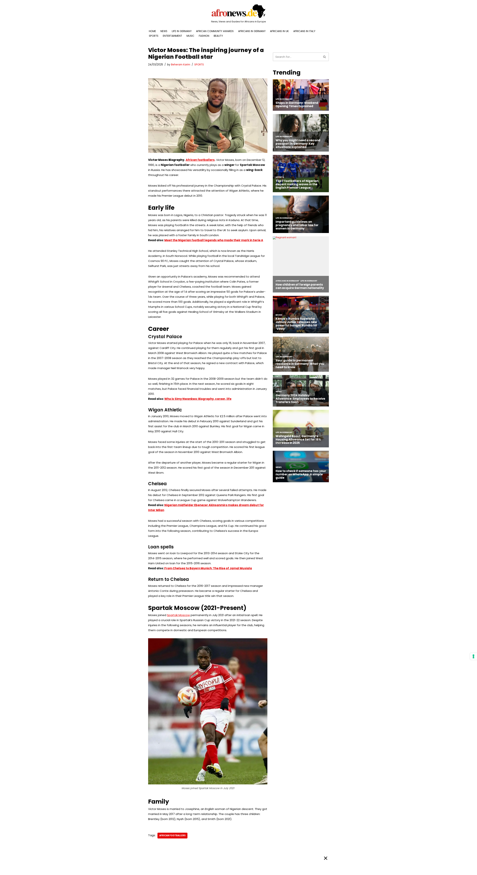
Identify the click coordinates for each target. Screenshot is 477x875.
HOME (152, 31)
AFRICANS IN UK (279, 31)
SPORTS (153, 36)
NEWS (163, 31)
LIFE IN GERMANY (182, 31)
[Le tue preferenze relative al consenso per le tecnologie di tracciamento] (473, 656)
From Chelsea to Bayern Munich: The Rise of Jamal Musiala (208, 568)
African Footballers (172, 835)
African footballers (200, 160)
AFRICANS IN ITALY (304, 31)
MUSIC (190, 36)
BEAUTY (218, 36)
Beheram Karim (180, 64)
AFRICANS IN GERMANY (252, 31)
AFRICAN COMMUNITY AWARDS (215, 31)
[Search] (324, 56)
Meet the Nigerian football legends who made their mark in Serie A (213, 240)
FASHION (204, 36)
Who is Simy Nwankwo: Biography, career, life (197, 399)
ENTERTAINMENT (172, 36)
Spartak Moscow (178, 615)
